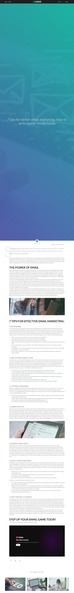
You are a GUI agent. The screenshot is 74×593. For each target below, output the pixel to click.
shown (37, 381)
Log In (66, 1)
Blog (6, 1)
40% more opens (50, 371)
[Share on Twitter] (15, 561)
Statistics (59, 388)
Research (20, 370)
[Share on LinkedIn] (19, 561)
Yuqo (37, 1)
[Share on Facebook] (11, 561)
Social (9, 1)
